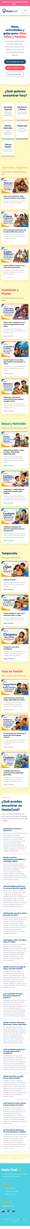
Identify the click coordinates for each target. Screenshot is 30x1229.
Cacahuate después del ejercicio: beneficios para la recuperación (13, 529)
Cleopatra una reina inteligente (11, 648)
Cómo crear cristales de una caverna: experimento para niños (14, 324)
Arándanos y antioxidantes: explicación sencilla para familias (14, 491)
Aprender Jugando (18, 866)
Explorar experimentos (15, 68)
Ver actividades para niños (15, 62)
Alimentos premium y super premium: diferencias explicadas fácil (13, 452)
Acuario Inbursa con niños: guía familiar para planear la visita (14, 362)
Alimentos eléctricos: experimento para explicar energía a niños (13, 399)
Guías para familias (15, 74)
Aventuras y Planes (16, 946)
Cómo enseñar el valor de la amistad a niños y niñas (14, 614)
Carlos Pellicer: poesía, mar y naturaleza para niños (14, 266)
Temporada (6, 1031)
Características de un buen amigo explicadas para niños (14, 699)
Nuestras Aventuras (12, 1191)
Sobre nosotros (10, 1188)
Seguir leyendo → (9, 206)
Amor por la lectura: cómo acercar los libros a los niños (14, 197)
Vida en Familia (13, 851)
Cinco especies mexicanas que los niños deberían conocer (14, 231)
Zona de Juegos (10, 1194)
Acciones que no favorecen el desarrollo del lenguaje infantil (14, 735)
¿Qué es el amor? (10, 580)
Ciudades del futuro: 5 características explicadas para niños (13, 773)
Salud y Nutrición (19, 973)
